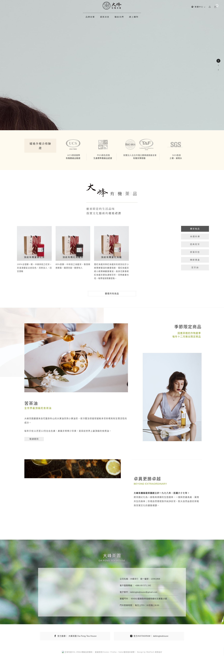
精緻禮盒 (195, 259)
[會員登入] (210, 7)
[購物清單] (215, 7)
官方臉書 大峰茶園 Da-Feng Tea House (77, 636)
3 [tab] (218, 70)
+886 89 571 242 (143, 585)
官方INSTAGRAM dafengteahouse (151, 636)
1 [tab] (218, 61)
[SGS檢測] (175, 144)
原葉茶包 (195, 252)
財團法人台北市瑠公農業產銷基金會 (140, 155)
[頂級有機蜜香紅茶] (34, 243)
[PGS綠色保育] (103, 144)
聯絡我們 (119, 16)
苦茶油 (195, 267)
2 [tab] (218, 65)
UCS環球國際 (73, 155)
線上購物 (133, 16)
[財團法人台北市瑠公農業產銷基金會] (139, 144)
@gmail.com (151, 592)
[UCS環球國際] (73, 144)
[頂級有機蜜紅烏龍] (111, 243)
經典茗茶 (195, 244)
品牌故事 (90, 16)
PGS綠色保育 (103, 155)
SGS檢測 (176, 155)
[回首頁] (112, 6)
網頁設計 (158, 652)
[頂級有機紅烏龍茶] (73, 243)
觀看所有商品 (112, 293)
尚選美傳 (195, 236)
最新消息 (104, 16)
